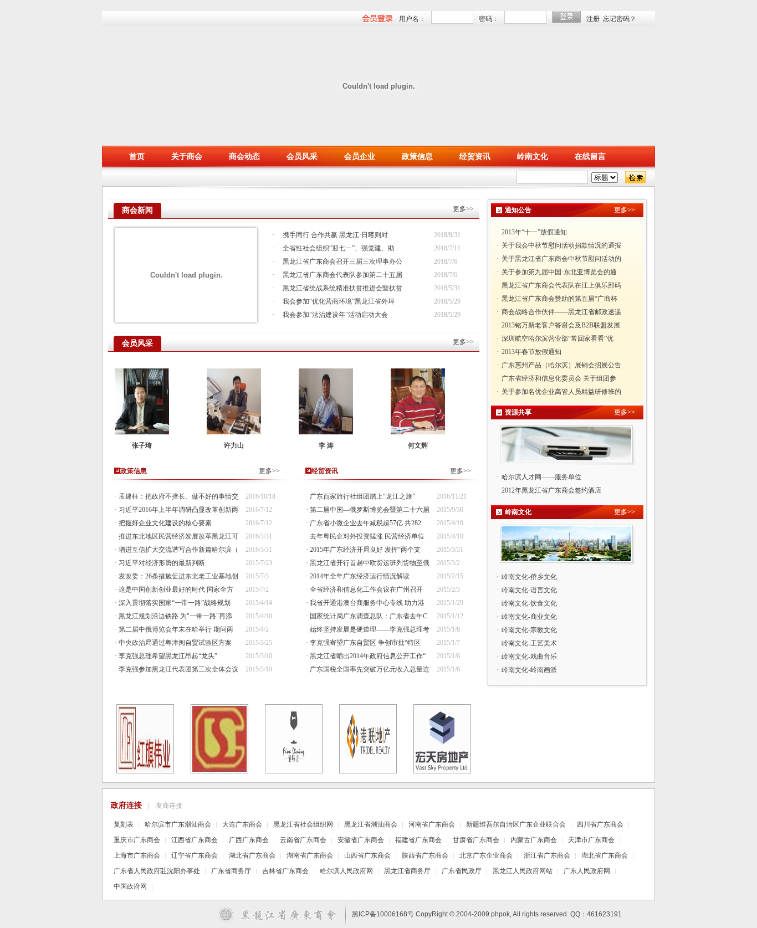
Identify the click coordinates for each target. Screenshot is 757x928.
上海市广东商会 (137, 855)
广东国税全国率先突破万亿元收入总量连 (369, 669)
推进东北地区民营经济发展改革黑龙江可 (178, 536)
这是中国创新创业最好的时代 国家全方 (176, 589)
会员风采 (302, 156)
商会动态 (244, 156)
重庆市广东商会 (137, 840)
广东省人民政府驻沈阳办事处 (157, 871)
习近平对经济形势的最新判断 (162, 563)
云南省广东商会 (303, 840)
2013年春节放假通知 (531, 338)
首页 (137, 156)
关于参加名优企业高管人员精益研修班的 (561, 378)
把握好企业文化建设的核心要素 (165, 523)
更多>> (463, 209)
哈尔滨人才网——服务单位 (541, 477)
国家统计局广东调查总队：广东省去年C (368, 616)
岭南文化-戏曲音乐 (529, 656)
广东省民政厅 (462, 871)
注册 (593, 19)
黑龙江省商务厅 (407, 871)
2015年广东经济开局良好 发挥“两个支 (365, 549)
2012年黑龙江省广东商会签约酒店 (551, 490)
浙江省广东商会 (547, 855)
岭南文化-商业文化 (529, 617)
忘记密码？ (619, 19)
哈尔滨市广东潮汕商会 (178, 824)
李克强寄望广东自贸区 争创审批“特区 (365, 643)
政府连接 (126, 805)
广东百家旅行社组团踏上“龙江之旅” (362, 496)
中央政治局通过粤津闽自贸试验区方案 (175, 643)
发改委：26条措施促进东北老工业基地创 (178, 576)
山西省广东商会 (367, 855)
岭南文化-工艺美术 (529, 643)
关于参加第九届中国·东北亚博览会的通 (559, 259)
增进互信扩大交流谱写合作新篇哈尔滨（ (178, 549)
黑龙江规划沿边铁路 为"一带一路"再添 (175, 616)
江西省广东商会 (194, 840)
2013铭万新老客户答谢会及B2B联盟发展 (561, 312)
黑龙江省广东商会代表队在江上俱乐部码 (561, 272)
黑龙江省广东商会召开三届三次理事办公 (342, 261)
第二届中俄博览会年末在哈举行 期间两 (176, 629)
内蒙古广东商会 (533, 840)
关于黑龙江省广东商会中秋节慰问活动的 (561, 245)
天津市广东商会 (591, 840)
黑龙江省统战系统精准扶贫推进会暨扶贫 (342, 288)
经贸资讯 (474, 156)
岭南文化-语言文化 (529, 590)
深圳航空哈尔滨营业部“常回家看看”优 (557, 325)
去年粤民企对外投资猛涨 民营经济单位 (367, 536)
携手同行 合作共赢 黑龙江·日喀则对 (335, 235)
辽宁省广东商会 (194, 855)
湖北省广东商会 (252, 855)
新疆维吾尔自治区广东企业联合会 (516, 824)
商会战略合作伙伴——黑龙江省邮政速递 (561, 299)
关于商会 (186, 156)
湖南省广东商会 (310, 855)
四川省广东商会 (600, 824)
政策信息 (417, 156)
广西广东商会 (249, 840)
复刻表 (124, 824)
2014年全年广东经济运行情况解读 (360, 576)
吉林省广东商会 (285, 871)
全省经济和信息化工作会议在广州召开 (366, 589)
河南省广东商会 (431, 824)
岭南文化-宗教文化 (529, 630)
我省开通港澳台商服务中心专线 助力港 (367, 603)
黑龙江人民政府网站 (523, 871)
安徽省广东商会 (360, 840)
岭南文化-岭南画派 (529, 670)
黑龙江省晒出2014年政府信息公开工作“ (368, 656)
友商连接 (169, 805)
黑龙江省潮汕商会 (370, 824)
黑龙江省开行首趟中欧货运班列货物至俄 (369, 563)
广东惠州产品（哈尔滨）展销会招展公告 (561, 352)
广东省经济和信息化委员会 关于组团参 (559, 365)
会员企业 (359, 156)
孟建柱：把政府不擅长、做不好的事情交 (178, 496)
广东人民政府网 (587, 871)
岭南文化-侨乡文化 (529, 577)
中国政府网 (130, 886)
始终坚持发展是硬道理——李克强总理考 (369, 629)
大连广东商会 (242, 824)
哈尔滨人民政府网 (346, 871)
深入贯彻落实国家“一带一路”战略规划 (175, 603)
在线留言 (590, 156)
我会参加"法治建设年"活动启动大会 (335, 315)
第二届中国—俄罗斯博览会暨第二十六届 (369, 510)
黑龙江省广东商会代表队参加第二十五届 (342, 275)
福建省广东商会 (418, 840)
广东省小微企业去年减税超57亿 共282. (366, 523)
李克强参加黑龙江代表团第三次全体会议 (178, 669)
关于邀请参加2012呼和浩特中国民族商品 (561, 392)
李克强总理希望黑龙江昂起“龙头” (168, 656)
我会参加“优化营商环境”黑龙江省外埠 (339, 301)
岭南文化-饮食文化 (529, 603)
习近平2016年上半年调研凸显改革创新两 (178, 510)
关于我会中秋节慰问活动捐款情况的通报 (561, 232)
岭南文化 (532, 156)
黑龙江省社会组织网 (303, 824)
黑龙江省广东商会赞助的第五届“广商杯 (559, 285)
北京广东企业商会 (486, 855)
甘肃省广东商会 (476, 840)
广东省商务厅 (231, 871)
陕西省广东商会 (425, 855)
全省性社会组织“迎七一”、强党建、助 (339, 248)
